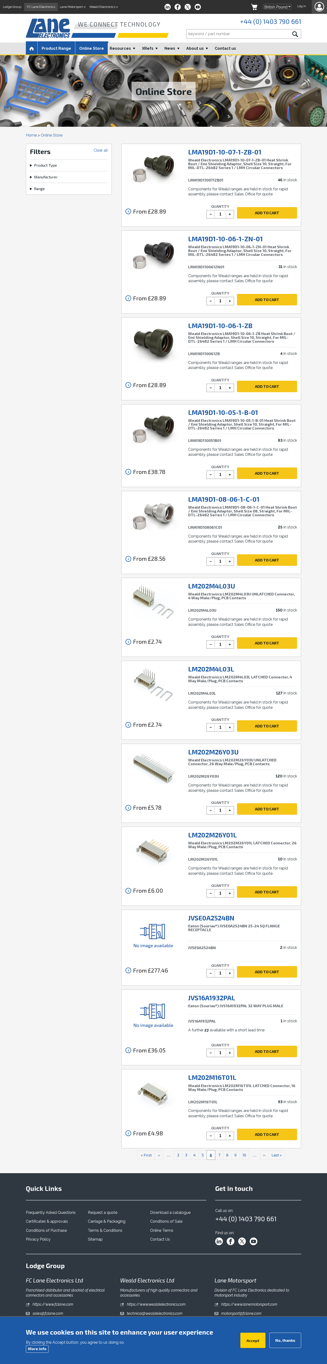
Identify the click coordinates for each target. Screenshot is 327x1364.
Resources (120, 48)
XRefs (147, 48)
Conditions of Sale (166, 1221)
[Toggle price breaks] (128, 211)
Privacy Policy (38, 1239)
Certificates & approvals (47, 1221)
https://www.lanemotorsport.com (248, 1304)
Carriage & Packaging (106, 1221)
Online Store (91, 48)
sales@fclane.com (47, 1313)
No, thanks (285, 1340)
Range (39, 189)
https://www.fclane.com (52, 1304)
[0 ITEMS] (254, 7)
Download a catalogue (170, 1212)
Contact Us (160, 1239)
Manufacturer (46, 177)
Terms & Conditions (105, 1230)
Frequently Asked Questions (51, 1212)
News (169, 48)
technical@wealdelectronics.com (154, 1313)
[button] (319, 7)
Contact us (225, 48)
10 (245, 1155)
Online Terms (161, 1230)
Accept (253, 1340)
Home (31, 135)
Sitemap (95, 1239)
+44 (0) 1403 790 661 (270, 21)
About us (195, 48)
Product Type (45, 165)
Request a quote (102, 1212)
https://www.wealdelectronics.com (156, 1304)
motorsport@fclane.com (240, 1313)
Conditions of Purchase (46, 1230)
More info (37, 1348)
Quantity (220, 207)
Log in (301, 6)
